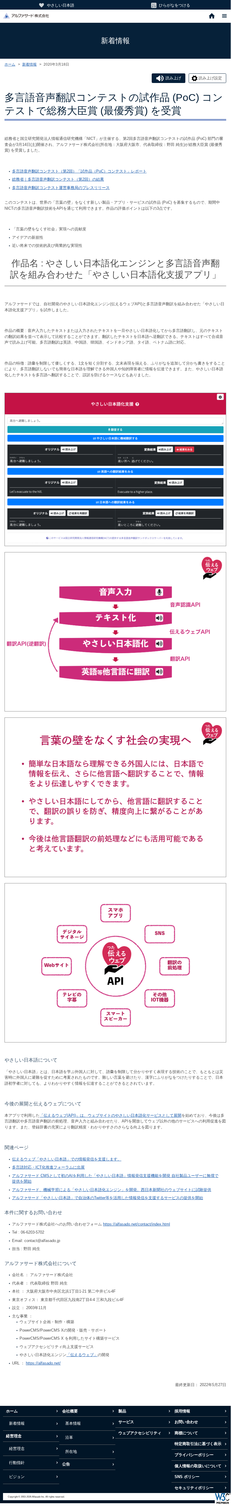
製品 (122, 1411)
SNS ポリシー (187, 1476)
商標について (186, 1433)
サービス (126, 1422)
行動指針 (17, 1462)
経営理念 (14, 1436)
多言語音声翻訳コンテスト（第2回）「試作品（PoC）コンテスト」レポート (79, 171)
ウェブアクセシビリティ (139, 1433)
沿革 (69, 1437)
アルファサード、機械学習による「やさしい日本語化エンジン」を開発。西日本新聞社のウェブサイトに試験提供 (111, 1189)
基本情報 (73, 1423)
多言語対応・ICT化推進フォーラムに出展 (48, 1167)
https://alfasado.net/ (43, 1363)
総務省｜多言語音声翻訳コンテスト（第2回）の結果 (58, 179)
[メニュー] (224, 16)
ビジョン (17, 1476)
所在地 (71, 1451)
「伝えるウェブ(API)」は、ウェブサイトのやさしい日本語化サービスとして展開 (110, 1115)
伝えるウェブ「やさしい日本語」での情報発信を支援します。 (66, 1159)
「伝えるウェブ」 (82, 1355)
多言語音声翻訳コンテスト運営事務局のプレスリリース (61, 187)
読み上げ (173, 78)
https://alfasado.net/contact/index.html (136, 1224)
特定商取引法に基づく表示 (198, 1443)
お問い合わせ (186, 1422)
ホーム (10, 64)
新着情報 (29, 64)
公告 (66, 1464)
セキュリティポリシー (194, 1488)
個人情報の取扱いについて (198, 1466)
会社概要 (70, 1411)
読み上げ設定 (210, 78)
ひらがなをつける (174, 5)
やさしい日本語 (60, 5)
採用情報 (182, 1411)
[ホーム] (211, 16)
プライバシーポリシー (194, 1455)
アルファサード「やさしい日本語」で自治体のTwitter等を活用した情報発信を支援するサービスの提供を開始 (107, 1198)
